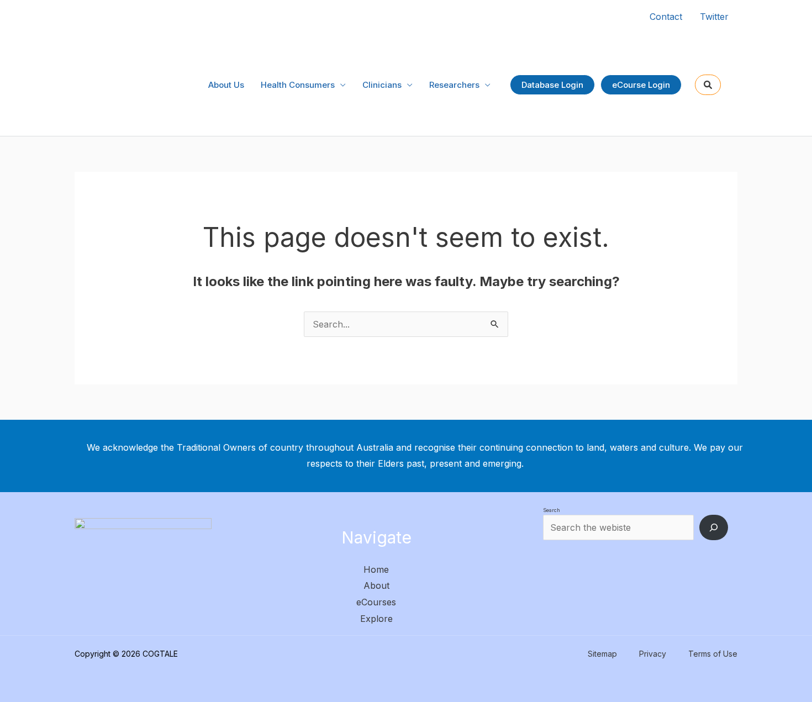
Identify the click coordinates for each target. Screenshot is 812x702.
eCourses (376, 602)
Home (376, 569)
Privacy (652, 653)
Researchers (454, 85)
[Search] (713, 527)
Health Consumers (298, 85)
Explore (376, 618)
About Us (226, 85)
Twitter (714, 16)
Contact (666, 16)
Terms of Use (712, 653)
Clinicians (382, 85)
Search (551, 510)
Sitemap (602, 653)
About (376, 585)
